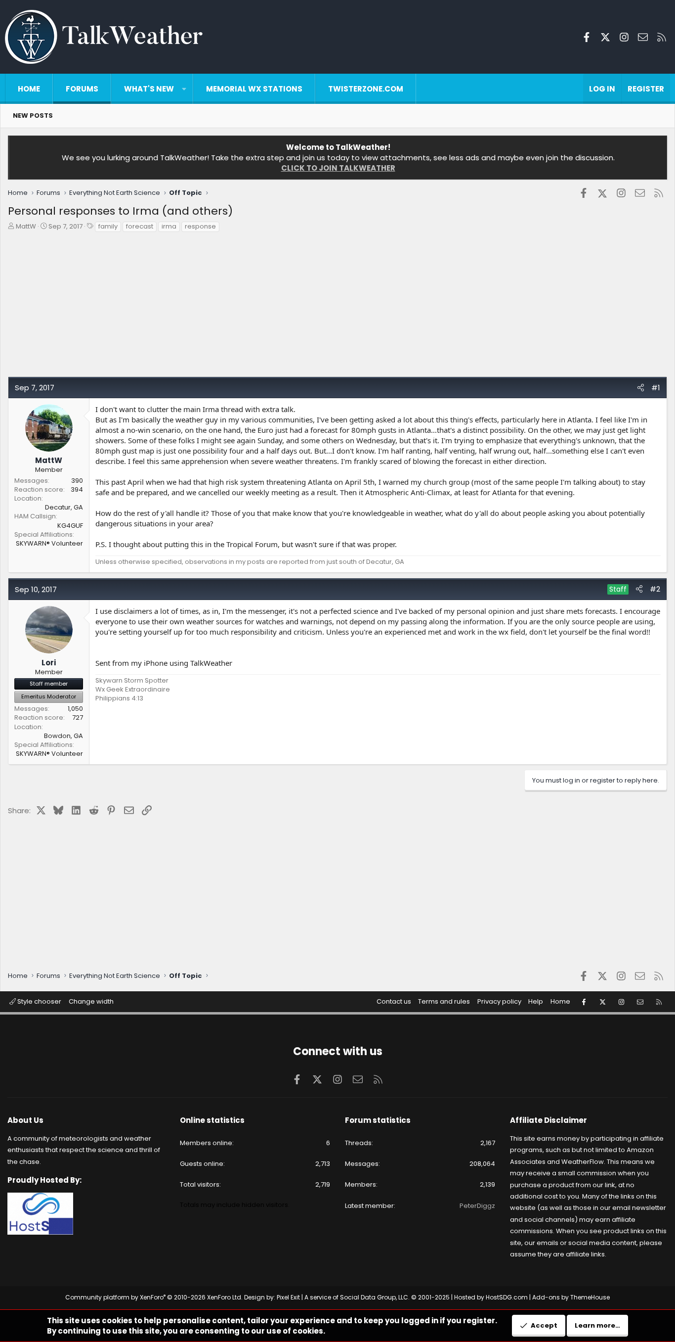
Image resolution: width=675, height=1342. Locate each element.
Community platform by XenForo (154, 1297)
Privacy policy (499, 1001)
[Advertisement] (304, 307)
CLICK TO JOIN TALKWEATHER (338, 168)
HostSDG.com (507, 1297)
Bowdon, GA (63, 735)
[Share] (640, 387)
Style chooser (38, 1001)
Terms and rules (444, 1001)
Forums (82, 89)
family (108, 226)
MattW (26, 226)
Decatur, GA (64, 507)
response (200, 226)
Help (535, 1001)
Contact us (394, 1001)
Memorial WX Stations (254, 89)
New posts (33, 115)
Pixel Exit (288, 1297)
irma (169, 226)
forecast (139, 226)
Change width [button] (91, 1001)
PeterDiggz (477, 1205)
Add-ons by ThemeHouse (571, 1297)
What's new (149, 89)
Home (29, 89)
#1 (655, 387)
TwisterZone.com (365, 89)
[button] (184, 89)
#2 (655, 589)
